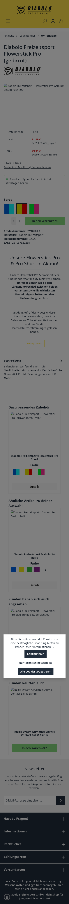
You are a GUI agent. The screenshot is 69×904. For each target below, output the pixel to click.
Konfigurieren (35, 654)
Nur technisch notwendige (35, 662)
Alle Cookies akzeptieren (35, 671)
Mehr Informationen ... (40, 647)
